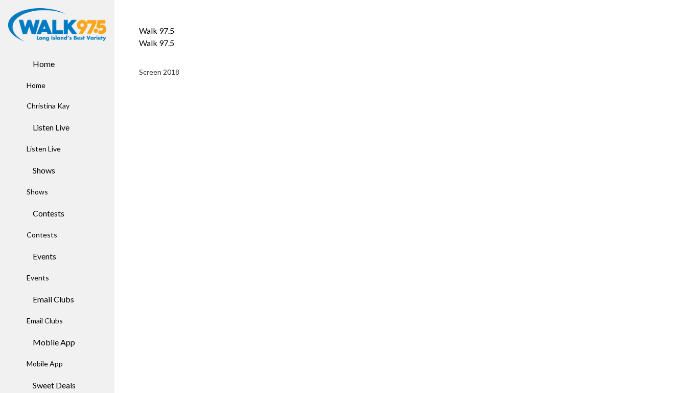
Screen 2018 (159, 72)
